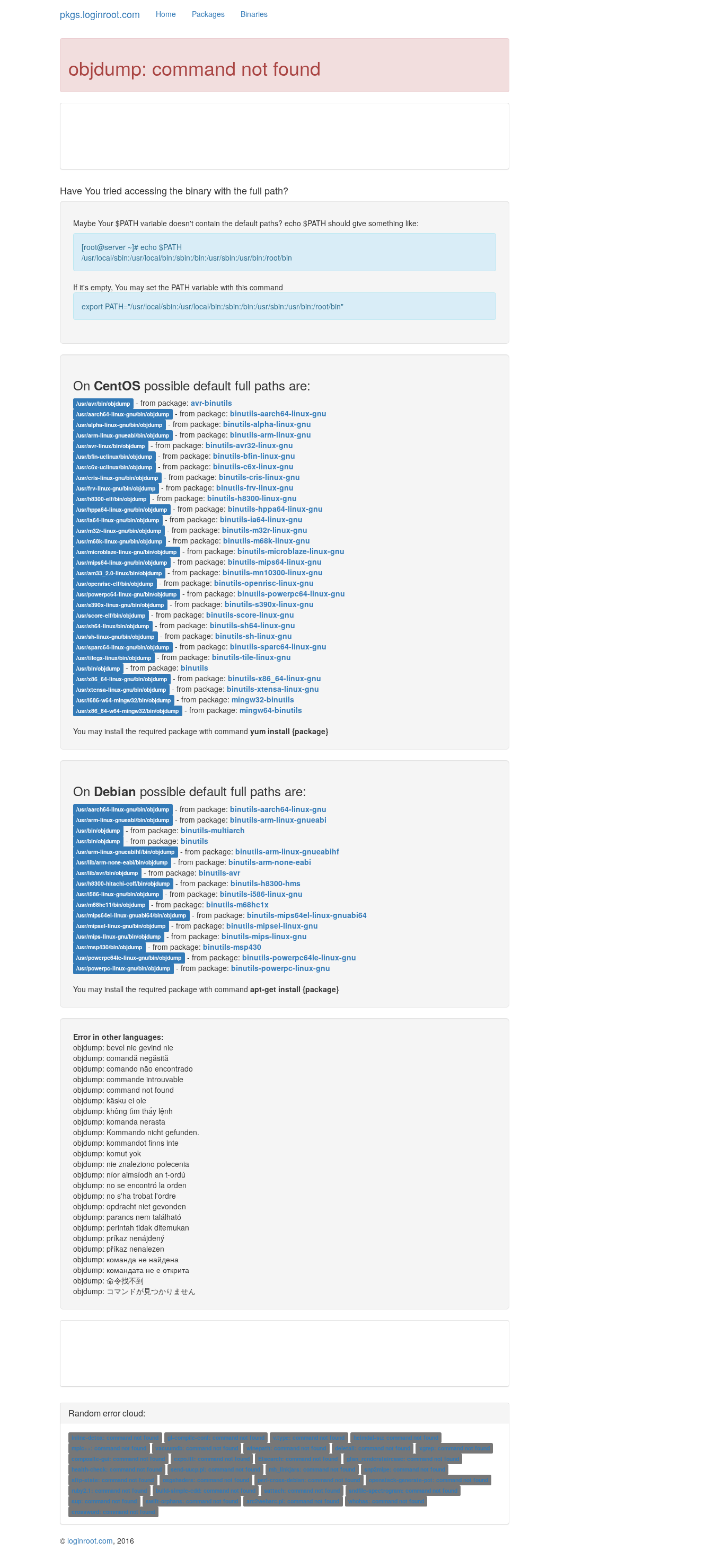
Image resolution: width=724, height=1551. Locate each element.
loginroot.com (90, 1540)
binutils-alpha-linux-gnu (267, 423)
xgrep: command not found (454, 1448)
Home (166, 13)
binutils (194, 667)
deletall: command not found (372, 1448)
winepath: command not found (286, 1448)
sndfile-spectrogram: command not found (403, 1490)
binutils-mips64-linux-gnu (275, 561)
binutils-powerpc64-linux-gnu (291, 593)
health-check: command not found (117, 1469)
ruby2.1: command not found (109, 1490)
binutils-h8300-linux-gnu (252, 498)
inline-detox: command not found (115, 1437)
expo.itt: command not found (212, 1459)
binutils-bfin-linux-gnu (254, 455)
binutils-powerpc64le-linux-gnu (299, 957)
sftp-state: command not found (113, 1480)
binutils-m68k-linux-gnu (266, 540)
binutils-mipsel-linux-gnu (272, 925)
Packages (208, 13)
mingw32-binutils (263, 699)
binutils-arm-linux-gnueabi (278, 819)
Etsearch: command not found (298, 1459)
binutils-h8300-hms (266, 883)
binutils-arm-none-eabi (269, 862)
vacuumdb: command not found (196, 1448)
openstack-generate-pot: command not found (428, 1480)
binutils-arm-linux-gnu (270, 434)
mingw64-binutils (271, 710)
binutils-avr (219, 872)
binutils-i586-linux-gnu (261, 893)
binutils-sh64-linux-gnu (252, 625)
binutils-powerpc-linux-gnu (280, 967)
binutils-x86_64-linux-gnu (274, 678)
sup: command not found (104, 1501)
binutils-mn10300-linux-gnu (273, 572)
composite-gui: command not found (118, 1459)
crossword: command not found (113, 1512)
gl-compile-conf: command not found (215, 1437)
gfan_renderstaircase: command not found (403, 1459)
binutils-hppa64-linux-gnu (275, 508)
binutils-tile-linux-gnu (251, 657)
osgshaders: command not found (206, 1480)
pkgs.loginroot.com (100, 14)
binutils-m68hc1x (237, 904)
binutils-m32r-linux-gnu (264, 529)
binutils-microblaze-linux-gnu (291, 551)
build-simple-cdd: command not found (205, 1490)
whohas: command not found (386, 1501)
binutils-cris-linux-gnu (259, 476)
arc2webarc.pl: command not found (292, 1501)
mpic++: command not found (109, 1448)
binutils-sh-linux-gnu (253, 635)
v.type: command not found (309, 1437)
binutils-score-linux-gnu (250, 614)
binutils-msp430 (232, 946)
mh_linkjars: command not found (312, 1469)
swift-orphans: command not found (192, 1501)
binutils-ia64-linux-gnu (261, 519)
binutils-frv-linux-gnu (255, 487)
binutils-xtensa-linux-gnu (273, 688)
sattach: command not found (302, 1490)
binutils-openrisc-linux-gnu (264, 582)
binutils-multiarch (213, 830)
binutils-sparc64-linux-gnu (278, 646)
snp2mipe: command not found (404, 1469)
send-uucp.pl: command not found (215, 1469)
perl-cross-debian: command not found (309, 1480)
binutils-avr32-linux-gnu (249, 445)
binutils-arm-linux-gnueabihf (287, 851)
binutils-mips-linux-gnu (264, 936)
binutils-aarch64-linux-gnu (278, 413)
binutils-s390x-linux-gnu (269, 604)
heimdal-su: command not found (396, 1437)
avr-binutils (211, 402)
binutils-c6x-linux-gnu (253, 466)
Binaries (254, 13)
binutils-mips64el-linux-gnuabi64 (307, 915)
